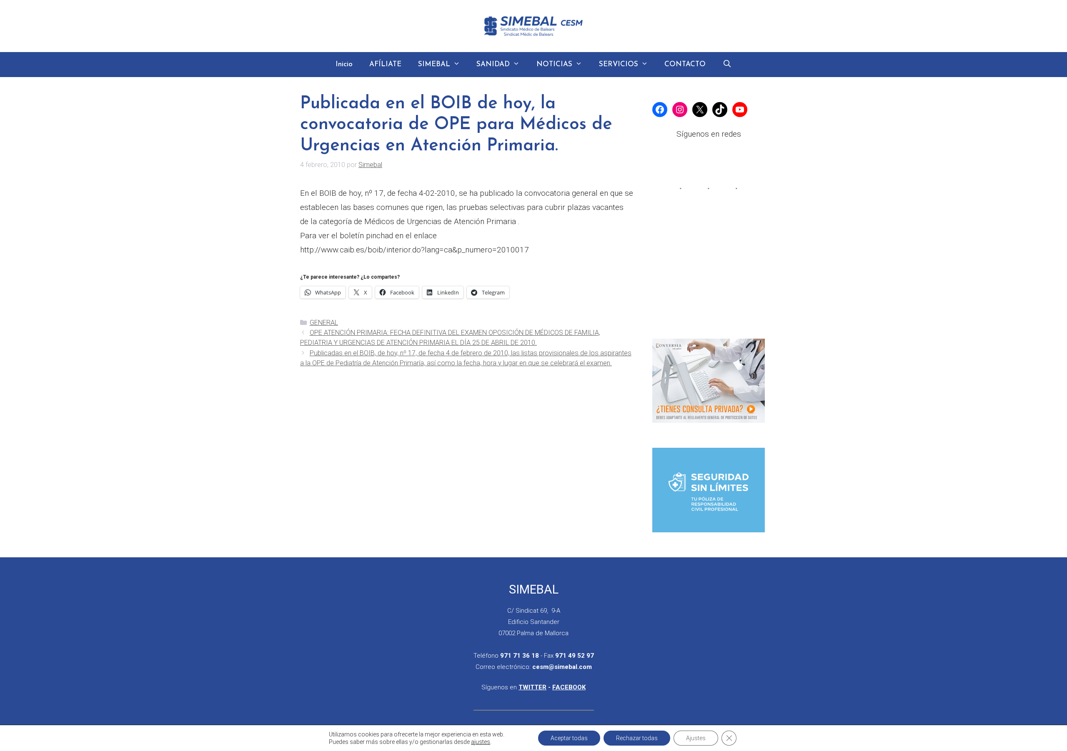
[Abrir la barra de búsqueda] (727, 64)
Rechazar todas (637, 738)
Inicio (344, 64)
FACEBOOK (569, 687)
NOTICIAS (554, 64)
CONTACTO (685, 64)
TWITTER (532, 687)
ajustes (480, 742)
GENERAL (324, 323)
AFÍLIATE (385, 64)
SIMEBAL (434, 64)
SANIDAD (493, 64)
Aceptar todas (569, 738)
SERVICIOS (618, 64)
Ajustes (696, 738)
